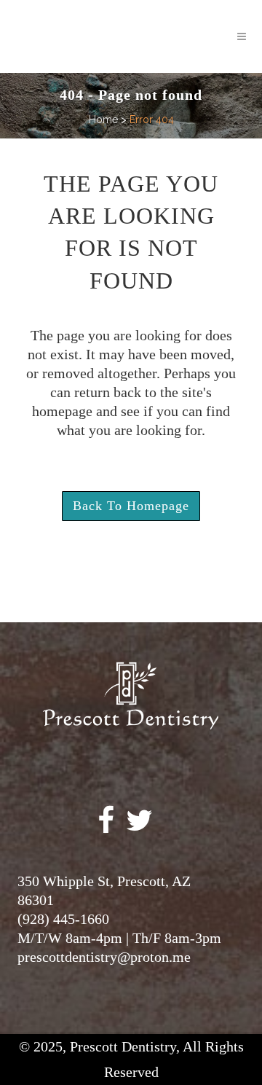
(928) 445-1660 (63, 919)
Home (103, 119)
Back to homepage (131, 505)
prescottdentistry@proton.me (104, 957)
